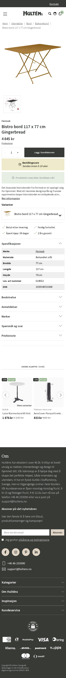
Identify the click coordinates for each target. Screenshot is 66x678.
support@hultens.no (14, 501)
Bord (29, 23)
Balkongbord (42, 23)
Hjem (5, 23)
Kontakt (54, 4)
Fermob (6, 121)
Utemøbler (17, 23)
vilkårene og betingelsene (34, 540)
